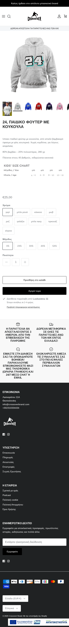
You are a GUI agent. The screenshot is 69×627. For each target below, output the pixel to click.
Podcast (7, 495)
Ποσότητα (8, 255)
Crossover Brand (15, 616)
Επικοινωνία (9, 452)
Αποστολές (8, 462)
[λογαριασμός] (58, 16)
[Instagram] (8, 434)
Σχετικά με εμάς (10, 490)
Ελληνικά (9, 608)
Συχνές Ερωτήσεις (12, 471)
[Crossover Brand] (34, 16)
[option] (34, 65)
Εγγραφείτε (12, 551)
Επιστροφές (9, 467)
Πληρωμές (8, 457)
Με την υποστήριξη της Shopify (35, 616)
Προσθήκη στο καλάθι (34, 280)
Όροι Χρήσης (9, 509)
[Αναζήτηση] (10, 16)
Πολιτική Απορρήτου (13, 504)
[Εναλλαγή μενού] (3, 16)
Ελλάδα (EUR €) (13, 598)
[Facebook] (4, 434)
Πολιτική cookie (10, 500)
